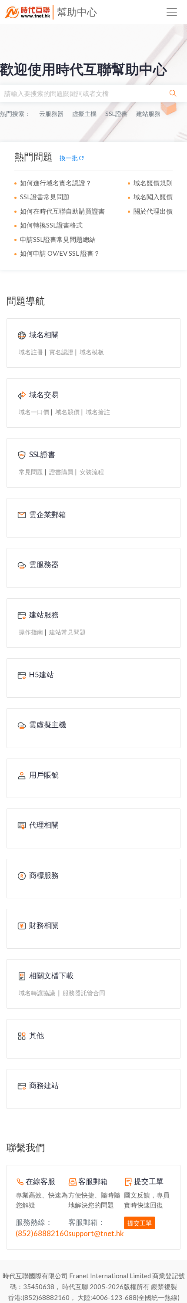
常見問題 (31, 471)
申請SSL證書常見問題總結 (58, 239)
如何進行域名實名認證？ (56, 183)
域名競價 (67, 412)
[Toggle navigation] (172, 12)
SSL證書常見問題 (45, 197)
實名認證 (61, 352)
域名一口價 (34, 412)
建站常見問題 (67, 632)
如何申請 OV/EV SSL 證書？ (60, 253)
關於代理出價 (153, 211)
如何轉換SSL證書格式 (51, 225)
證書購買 (61, 471)
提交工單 (139, 1223)
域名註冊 (31, 352)
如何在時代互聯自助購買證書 (62, 211)
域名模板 (92, 352)
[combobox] (80, 93)
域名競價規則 (153, 183)
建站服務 (148, 113)
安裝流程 (92, 471)
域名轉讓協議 (38, 992)
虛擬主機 (84, 113)
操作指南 (31, 632)
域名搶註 (98, 412)
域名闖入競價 (153, 197)
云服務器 (51, 113)
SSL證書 (116, 113)
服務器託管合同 (84, 992)
